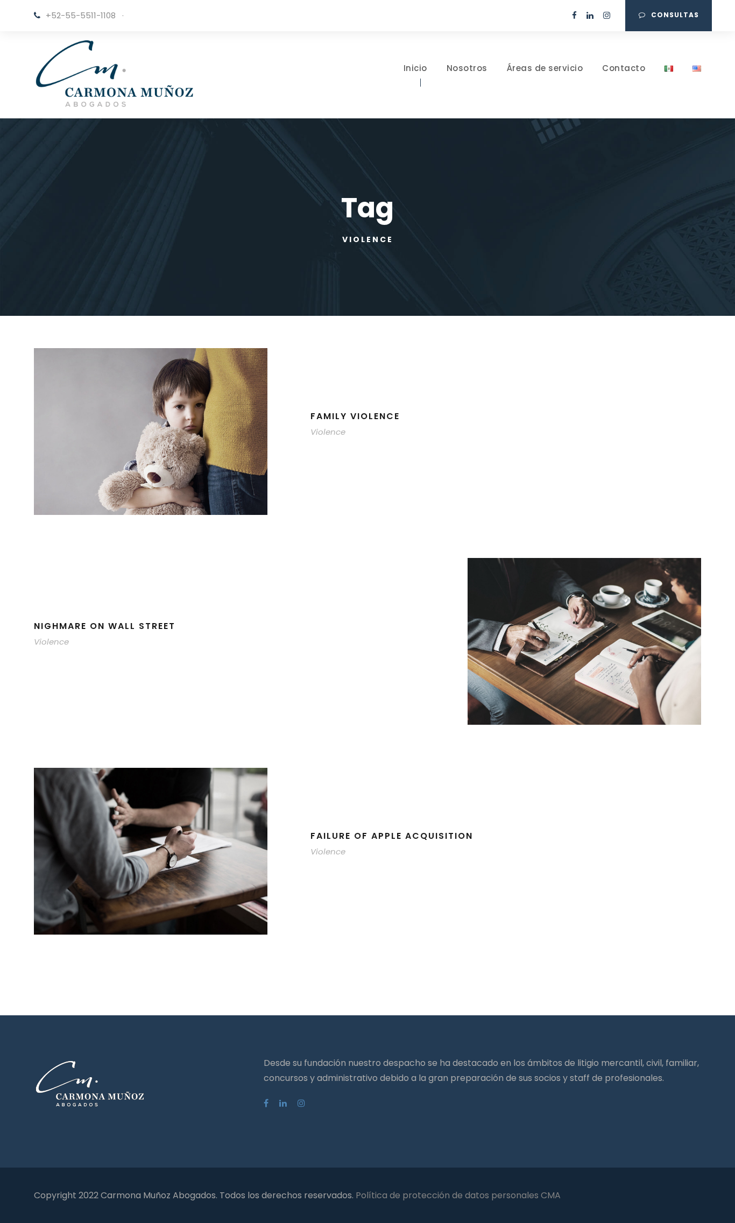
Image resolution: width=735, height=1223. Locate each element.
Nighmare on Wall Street (104, 626)
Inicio (415, 68)
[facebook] (574, 15)
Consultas (675, 14)
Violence (327, 431)
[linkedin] (589, 15)
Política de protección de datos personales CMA (458, 1195)
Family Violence (355, 416)
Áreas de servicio (545, 68)
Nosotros (467, 68)
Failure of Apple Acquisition (391, 836)
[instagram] (606, 15)
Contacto (623, 68)
